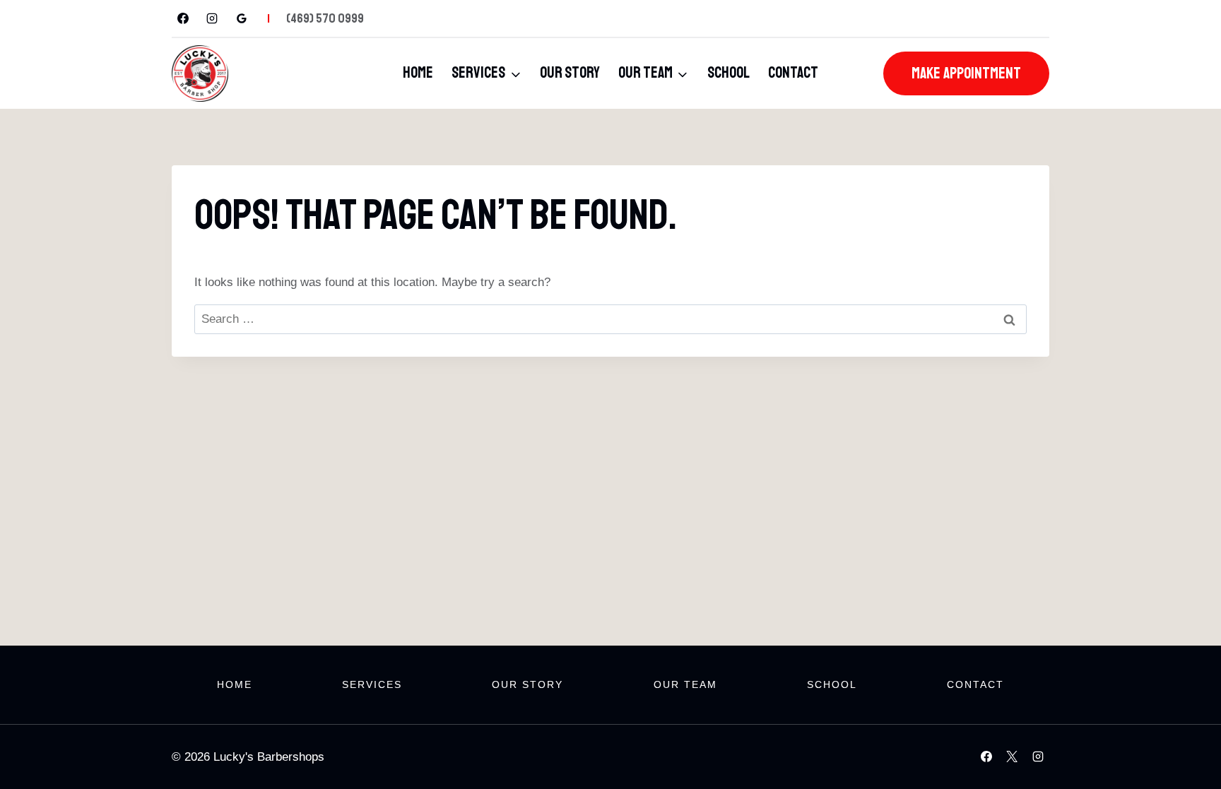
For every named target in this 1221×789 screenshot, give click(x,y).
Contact (793, 73)
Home (418, 73)
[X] (1012, 756)
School (728, 73)
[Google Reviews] (241, 18)
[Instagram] (212, 18)
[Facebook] (183, 18)
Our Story (570, 73)
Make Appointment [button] (966, 73)
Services (372, 684)
